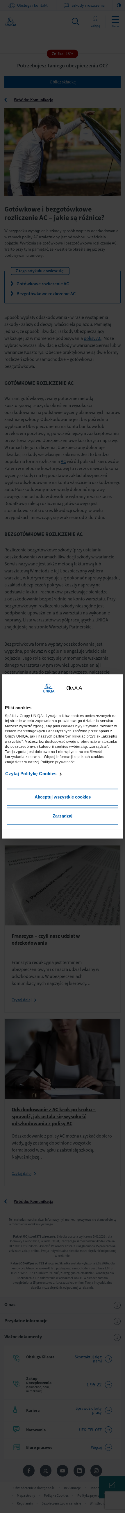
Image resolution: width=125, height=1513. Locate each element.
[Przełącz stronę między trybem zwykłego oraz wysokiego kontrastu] (69, 688)
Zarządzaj (62, 816)
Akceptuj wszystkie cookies (63, 796)
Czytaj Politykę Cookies (31, 773)
